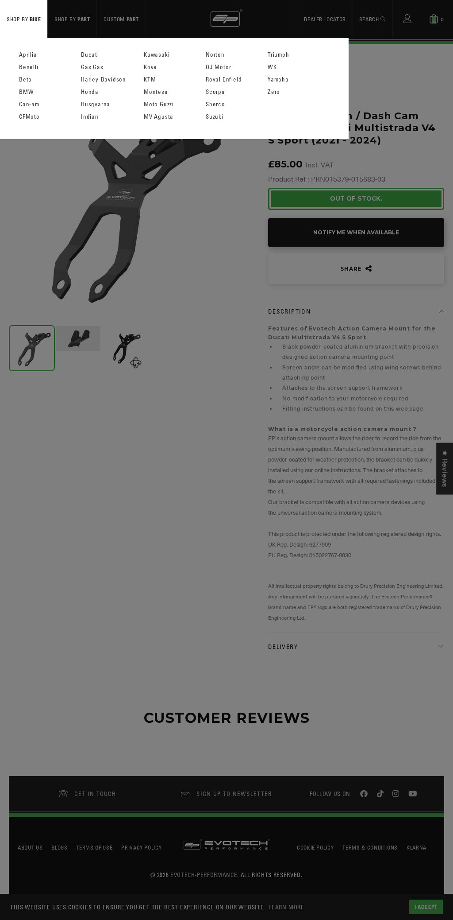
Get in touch (95, 793)
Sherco (215, 104)
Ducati (90, 54)
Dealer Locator (325, 19)
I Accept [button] (426, 906)
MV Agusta (158, 116)
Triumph (278, 54)
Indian (90, 116)
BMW (26, 92)
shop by (24, 19)
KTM (150, 79)
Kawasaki (156, 54)
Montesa (156, 92)
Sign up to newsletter (234, 793)
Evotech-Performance (203, 874)
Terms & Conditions (370, 847)
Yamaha (278, 79)
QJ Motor (218, 67)
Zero (274, 92)
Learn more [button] (286, 907)
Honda (90, 92)
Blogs (59, 847)
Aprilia (28, 54)
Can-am (29, 104)
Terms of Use (94, 847)
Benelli (28, 67)
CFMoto (29, 116)
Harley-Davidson (103, 79)
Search (369, 19)
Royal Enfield (224, 79)
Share (351, 268)
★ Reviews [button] (444, 468)
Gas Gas (92, 67)
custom (121, 19)
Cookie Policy (315, 847)
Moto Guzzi (159, 104)
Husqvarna (95, 104)
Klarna (416, 847)
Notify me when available (356, 232)
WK (272, 67)
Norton (215, 54)
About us (30, 847)
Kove (150, 67)
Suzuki (214, 116)
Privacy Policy (141, 847)
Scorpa (215, 92)
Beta (25, 79)
